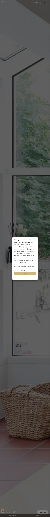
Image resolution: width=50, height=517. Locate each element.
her (28, 268)
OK (25, 273)
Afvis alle (25, 277)
